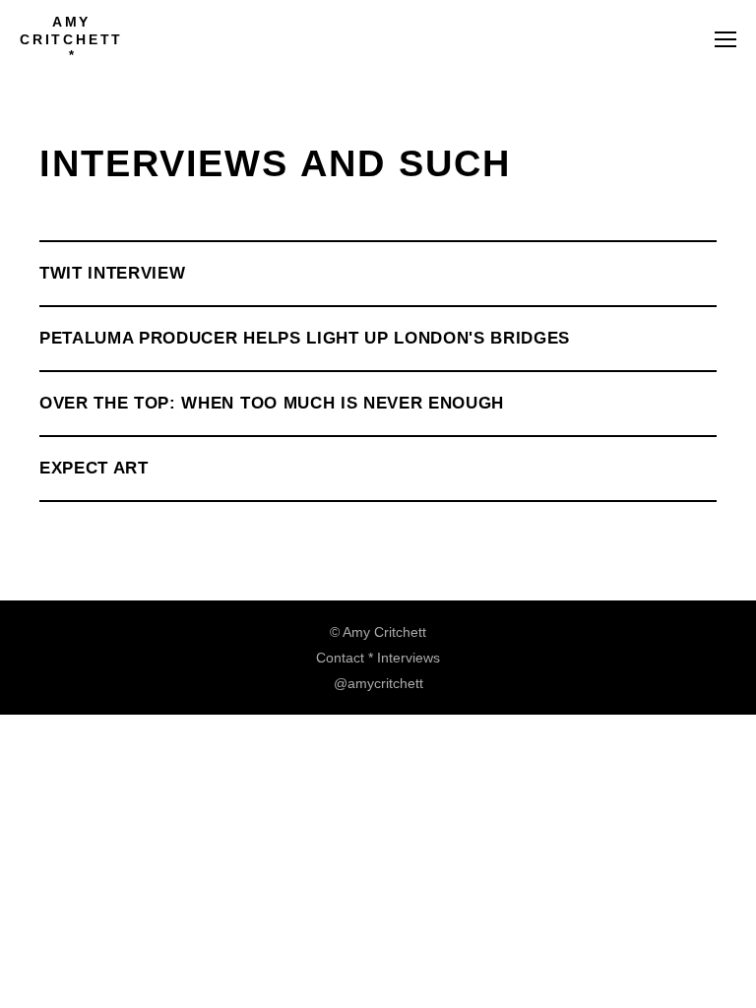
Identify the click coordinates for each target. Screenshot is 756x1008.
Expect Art (94, 468)
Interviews (408, 657)
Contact (340, 657)
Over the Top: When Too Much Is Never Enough (271, 403)
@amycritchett (378, 683)
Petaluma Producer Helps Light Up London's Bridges (304, 338)
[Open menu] (725, 39)
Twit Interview (112, 273)
